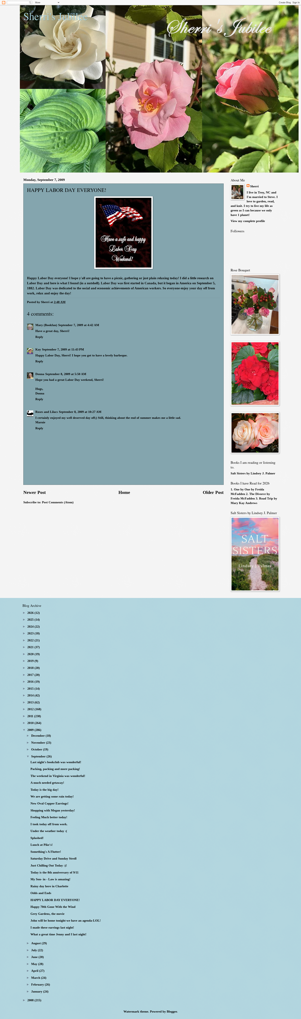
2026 (30, 613)
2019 (30, 661)
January (37, 991)
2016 (30, 681)
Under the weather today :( (48, 831)
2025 (30, 619)
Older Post (213, 492)
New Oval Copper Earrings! (49, 803)
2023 (30, 633)
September (39, 756)
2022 (30, 640)
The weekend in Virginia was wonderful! (57, 776)
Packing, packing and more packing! (55, 769)
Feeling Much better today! (48, 817)
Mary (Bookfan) (46, 325)
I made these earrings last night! (52, 927)
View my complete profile (248, 221)
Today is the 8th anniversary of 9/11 (54, 872)
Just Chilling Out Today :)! (48, 865)
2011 (30, 716)
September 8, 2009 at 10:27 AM (80, 412)
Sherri (254, 186)
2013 (30, 702)
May (34, 964)
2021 (30, 647)
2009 (30, 730)
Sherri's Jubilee (55, 16)
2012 (30, 709)
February (38, 984)
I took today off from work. (49, 824)
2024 (30, 626)
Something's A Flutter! (45, 851)
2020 (30, 654)
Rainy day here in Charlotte (49, 886)
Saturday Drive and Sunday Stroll (53, 858)
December (38, 735)
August (36, 943)
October (37, 749)
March (36, 977)
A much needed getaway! (47, 782)
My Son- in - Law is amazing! (50, 879)
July (34, 950)
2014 (30, 695)
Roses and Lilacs (46, 412)
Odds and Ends (40, 893)
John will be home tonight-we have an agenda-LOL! (65, 920)
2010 (30, 723)
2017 (30, 675)
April (35, 970)
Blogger (172, 1011)
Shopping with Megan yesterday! (52, 810)
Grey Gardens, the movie (47, 913)
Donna (39, 374)
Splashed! (37, 838)
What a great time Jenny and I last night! (58, 934)
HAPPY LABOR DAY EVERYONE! (55, 900)
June (34, 957)
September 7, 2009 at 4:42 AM (78, 325)
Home (124, 492)
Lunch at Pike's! (41, 844)
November (38, 742)
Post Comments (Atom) (58, 502)
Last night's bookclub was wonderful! (55, 762)
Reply (39, 337)
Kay (38, 349)
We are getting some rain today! (52, 796)
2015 (30, 688)
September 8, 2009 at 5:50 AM (65, 374)
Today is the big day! (44, 789)
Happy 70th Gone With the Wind (52, 907)
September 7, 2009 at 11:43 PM (63, 349)
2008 (30, 1000)
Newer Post (34, 492)
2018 (30, 668)
